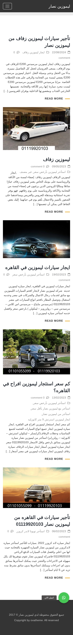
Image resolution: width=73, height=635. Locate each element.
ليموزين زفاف (56, 159)
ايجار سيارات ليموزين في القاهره (37, 267)
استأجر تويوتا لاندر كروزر (30, 531)
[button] (63, 597)
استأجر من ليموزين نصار (56, 414)
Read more (54, 98)
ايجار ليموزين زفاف (33, 52)
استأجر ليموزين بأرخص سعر (49, 171)
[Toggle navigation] (7, 6)
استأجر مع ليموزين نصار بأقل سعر (50, 408)
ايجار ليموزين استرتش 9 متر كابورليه (49, 419)
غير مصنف (26, 171)
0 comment (38, 166)
